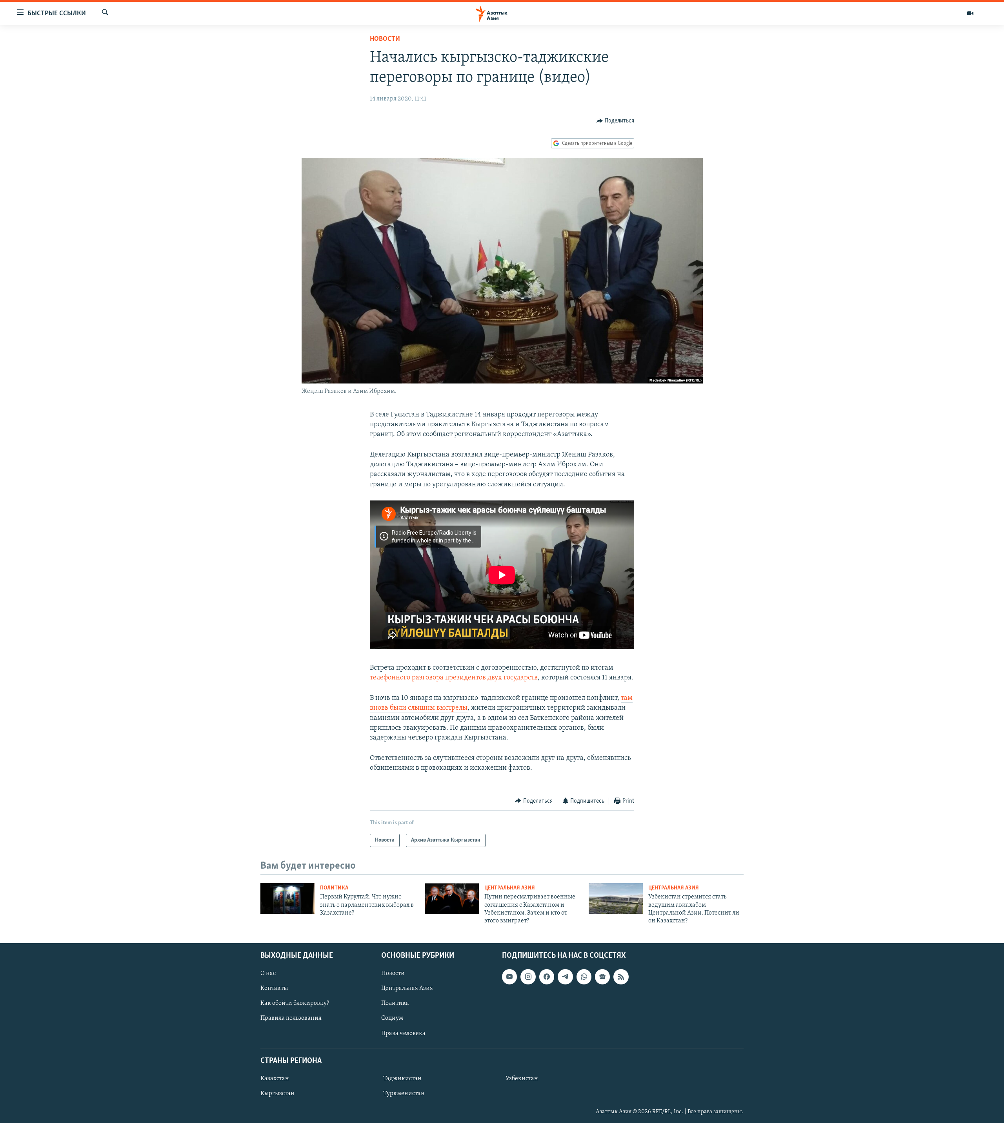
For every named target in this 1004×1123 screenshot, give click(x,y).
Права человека (403, 1033)
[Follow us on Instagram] (527, 976)
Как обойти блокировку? (294, 1003)
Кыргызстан (277, 1093)
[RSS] (620, 976)
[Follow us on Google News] (602, 976)
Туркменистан (404, 1093)
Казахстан (274, 1079)
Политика (334, 888)
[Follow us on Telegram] (565, 976)
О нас (268, 973)
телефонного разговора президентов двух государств (454, 677)
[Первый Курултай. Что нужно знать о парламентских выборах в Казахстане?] (287, 898)
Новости (385, 39)
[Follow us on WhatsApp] (584, 976)
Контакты (274, 988)
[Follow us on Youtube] (509, 976)
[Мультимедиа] (970, 13)
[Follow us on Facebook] (546, 976)
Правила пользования (291, 1018)
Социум (392, 1018)
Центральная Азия (509, 888)
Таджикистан (402, 1079)
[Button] (615, 121)
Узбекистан (522, 1079)
